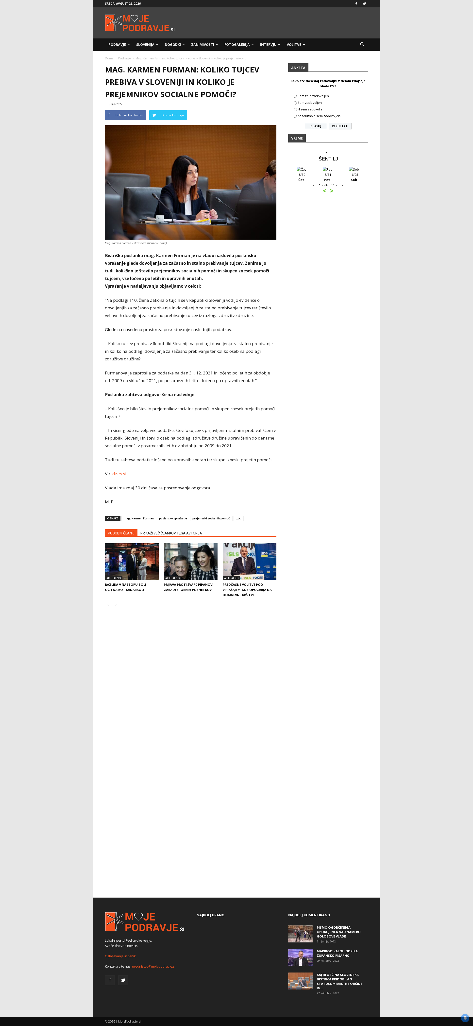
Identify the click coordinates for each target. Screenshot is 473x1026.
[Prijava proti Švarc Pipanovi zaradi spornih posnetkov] (191, 561)
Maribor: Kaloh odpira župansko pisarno (337, 953)
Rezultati (340, 126)
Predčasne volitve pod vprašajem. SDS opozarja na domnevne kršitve (247, 589)
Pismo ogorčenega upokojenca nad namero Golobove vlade (339, 931)
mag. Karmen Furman (139, 518)
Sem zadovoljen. (310, 102)
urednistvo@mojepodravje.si (153, 966)
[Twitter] (364, 3)
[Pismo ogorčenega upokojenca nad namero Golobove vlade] (300, 933)
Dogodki (173, 44)
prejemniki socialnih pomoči (211, 518)
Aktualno (113, 578)
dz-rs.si (119, 474)
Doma (109, 58)
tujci (238, 518)
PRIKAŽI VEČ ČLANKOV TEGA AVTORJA (171, 533)
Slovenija (145, 44)
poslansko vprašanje (173, 518)
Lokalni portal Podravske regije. (128, 940)
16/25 (354, 177)
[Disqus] (190, 686)
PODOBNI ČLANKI (121, 533)
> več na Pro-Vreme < (328, 185)
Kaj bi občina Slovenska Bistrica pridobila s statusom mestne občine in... (339, 981)
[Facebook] (356, 3)
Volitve (294, 44)
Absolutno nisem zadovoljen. (319, 116)
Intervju (268, 44)
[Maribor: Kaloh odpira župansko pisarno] (300, 957)
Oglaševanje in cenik (120, 956)
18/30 (301, 177)
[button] (362, 45)
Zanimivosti (202, 44)
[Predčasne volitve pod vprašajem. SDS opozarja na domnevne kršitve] (249, 561)
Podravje (117, 44)
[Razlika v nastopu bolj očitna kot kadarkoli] (132, 561)
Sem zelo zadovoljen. (314, 96)
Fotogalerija (237, 44)
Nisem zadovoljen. (311, 109)
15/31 (327, 177)
